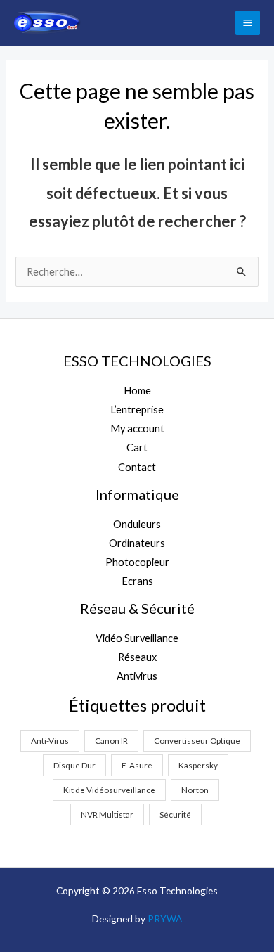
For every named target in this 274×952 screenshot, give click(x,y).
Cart (137, 448)
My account (137, 429)
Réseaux (137, 657)
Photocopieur (137, 562)
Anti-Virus (50, 740)
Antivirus (137, 676)
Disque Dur (74, 765)
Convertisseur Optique (197, 740)
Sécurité (175, 814)
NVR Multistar (107, 814)
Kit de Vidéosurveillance (109, 790)
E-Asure (137, 765)
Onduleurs (137, 524)
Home (137, 391)
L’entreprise (137, 410)
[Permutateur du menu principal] (247, 23)
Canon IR (111, 740)
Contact (137, 467)
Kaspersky (198, 765)
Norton (195, 790)
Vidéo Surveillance (137, 638)
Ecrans (137, 581)
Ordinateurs (137, 543)
